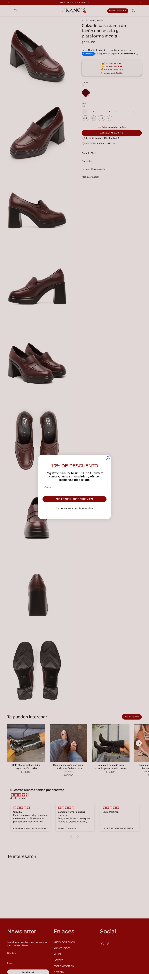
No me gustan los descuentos (74, 508)
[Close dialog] (107, 458)
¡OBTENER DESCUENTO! (74, 499)
